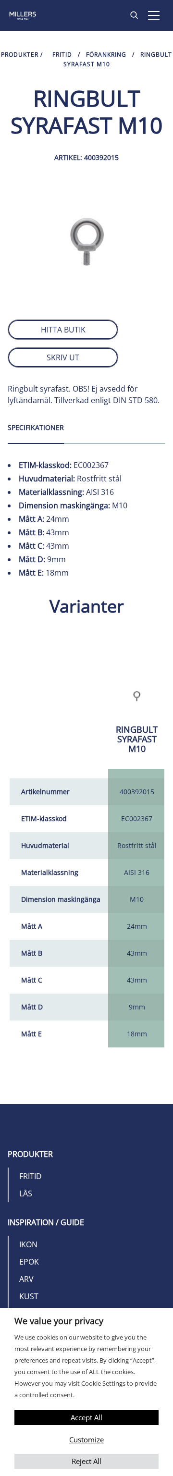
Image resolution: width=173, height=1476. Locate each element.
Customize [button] (86, 1439)
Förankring (106, 54)
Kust (28, 1296)
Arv (26, 1279)
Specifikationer (36, 427)
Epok (29, 1261)
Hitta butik (63, 329)
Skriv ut (63, 357)
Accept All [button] (86, 1417)
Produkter (19, 54)
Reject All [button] (86, 1461)
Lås (25, 1193)
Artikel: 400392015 (86, 157)
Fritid (62, 54)
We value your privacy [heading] (58, 1321)
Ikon (28, 1244)
